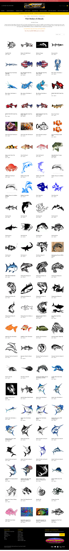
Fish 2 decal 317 (55, 195)
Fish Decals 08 (55, 235)
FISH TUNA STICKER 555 (10, 275)
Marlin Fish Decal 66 (25, 438)
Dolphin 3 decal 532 (40, 175)
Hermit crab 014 (8, 376)
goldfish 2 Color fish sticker (26, 336)
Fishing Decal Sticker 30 (26, 296)
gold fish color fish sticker (11, 336)
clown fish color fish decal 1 (11, 134)
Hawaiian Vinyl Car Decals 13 (57, 356)
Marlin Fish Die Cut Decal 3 (11, 459)
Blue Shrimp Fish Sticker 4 (41, 93)
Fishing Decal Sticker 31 (41, 296)
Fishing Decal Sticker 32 (56, 296)
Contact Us (6, 536)
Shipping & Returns (7, 535)
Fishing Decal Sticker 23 (26, 275)
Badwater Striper (39, 53)
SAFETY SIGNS (20, 535)
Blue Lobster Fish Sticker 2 (10, 93)
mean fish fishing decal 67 (26, 499)
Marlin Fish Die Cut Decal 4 (26, 459)
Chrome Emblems (20, 532)
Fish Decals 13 (23, 255)
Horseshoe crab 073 (25, 376)
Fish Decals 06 (24, 235)
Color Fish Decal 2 (40, 155)
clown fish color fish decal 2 (27, 134)
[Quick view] (17, 39)
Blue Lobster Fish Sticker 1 (57, 72)
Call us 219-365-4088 (7, 546)
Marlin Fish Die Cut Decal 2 (57, 438)
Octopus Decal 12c (55, 499)
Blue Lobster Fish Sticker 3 (26, 93)
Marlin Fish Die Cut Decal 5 (41, 459)
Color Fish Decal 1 (24, 155)
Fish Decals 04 (8, 235)
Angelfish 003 (8, 53)
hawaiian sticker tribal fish (57, 336)
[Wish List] (62, 6)
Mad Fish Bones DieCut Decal (27, 397)
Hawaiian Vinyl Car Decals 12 (42, 356)
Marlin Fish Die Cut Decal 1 (41, 438)
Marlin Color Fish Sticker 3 (57, 397)
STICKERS (19, 531)
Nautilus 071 (38, 499)
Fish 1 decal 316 (39, 195)
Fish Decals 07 (39, 235)
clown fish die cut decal (41, 134)
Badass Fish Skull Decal (25, 53)
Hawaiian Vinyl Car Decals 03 (11, 356)
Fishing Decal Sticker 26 (56, 275)
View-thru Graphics (21, 539)
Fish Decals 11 (8, 255)
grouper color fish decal (41, 336)
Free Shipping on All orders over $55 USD (26, 13)
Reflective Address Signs (21, 540)
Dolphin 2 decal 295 (25, 175)
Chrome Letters (20, 534)
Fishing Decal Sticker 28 (10, 296)
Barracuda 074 (54, 53)
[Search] (60, 6)
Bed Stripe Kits (20, 536)
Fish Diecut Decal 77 (40, 255)
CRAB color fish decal (10, 175)
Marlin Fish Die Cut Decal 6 (57, 459)
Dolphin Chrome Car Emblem (57, 175)
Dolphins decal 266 (25, 195)
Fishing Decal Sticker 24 (41, 275)
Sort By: (57, 34)
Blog (5, 537)
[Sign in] (64, 6)
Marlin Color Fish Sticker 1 (41, 397)
